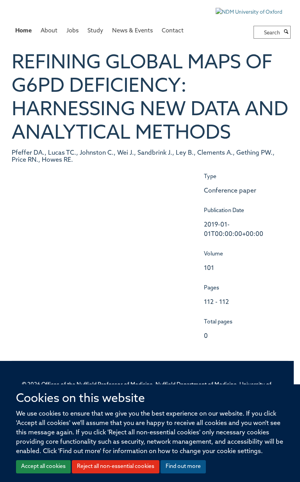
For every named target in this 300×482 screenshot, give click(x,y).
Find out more (183, 467)
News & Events (132, 31)
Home (23, 31)
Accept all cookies (43, 467)
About (49, 31)
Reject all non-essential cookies (115, 467)
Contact (173, 31)
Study (95, 31)
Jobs (72, 31)
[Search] (286, 32)
